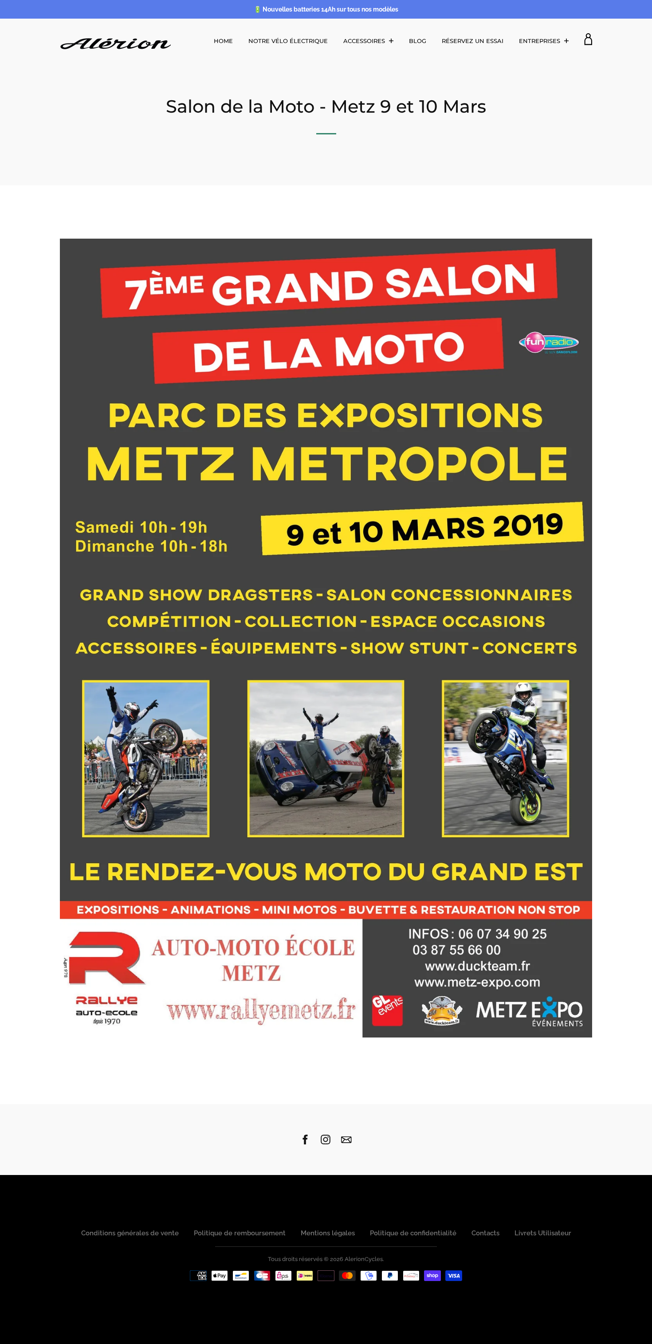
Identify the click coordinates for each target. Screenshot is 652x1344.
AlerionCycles (364, 1259)
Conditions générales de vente (130, 1233)
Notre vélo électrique (288, 40)
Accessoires (365, 40)
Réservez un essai (472, 40)
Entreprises (540, 40)
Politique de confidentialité (413, 1233)
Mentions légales (328, 1233)
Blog (417, 40)
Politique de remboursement (240, 1233)
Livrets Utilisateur (543, 1233)
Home (223, 40)
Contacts (485, 1233)
